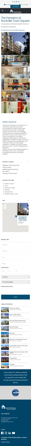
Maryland (12, 27)
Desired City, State (7, 286)
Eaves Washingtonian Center (17, 320)
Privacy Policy (5, 442)
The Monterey (13, 358)
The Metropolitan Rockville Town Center (19, 352)
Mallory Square (14, 327)
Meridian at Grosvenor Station (18, 339)
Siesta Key (12, 333)
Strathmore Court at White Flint (19, 345)
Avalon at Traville (14, 308)
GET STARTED (15, 6)
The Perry (12, 364)
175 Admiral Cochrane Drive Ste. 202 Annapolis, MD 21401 (9, 418)
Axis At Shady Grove (15, 314)
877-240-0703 (4, 420)
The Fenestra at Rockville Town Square (22, 218)
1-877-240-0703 (24, 4)
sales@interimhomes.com (12, 4)
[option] (15, 392)
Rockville (4, 27)
